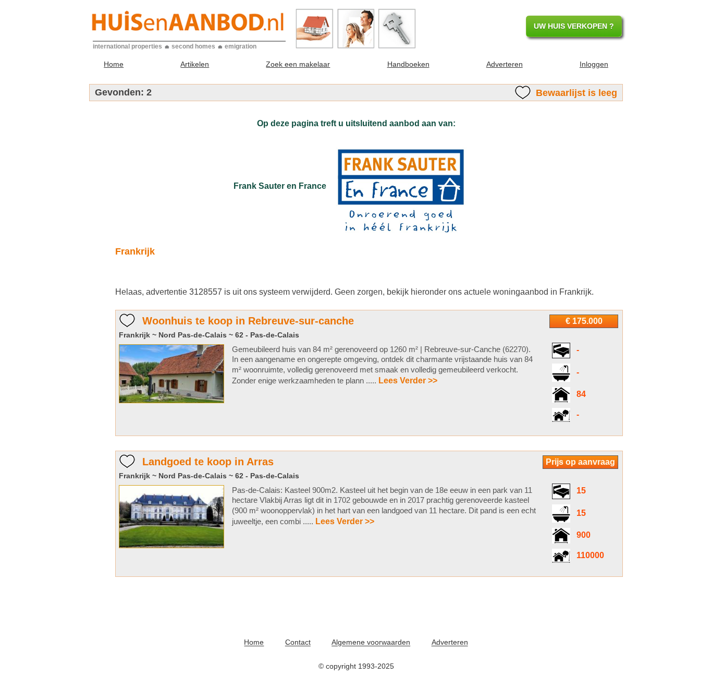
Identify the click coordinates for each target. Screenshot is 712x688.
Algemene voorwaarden (371, 642)
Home (114, 64)
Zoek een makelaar (298, 64)
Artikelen (194, 64)
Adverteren (504, 64)
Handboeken (408, 64)
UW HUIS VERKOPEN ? (574, 26)
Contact (298, 642)
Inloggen (594, 64)
